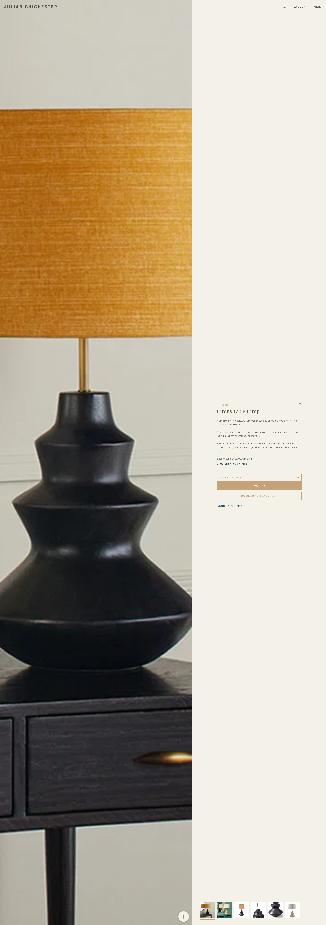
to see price (230, 506)
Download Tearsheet (259, 496)
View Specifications (232, 464)
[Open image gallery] (183, 916)
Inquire (259, 485)
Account (300, 6)
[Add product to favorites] (300, 404)
